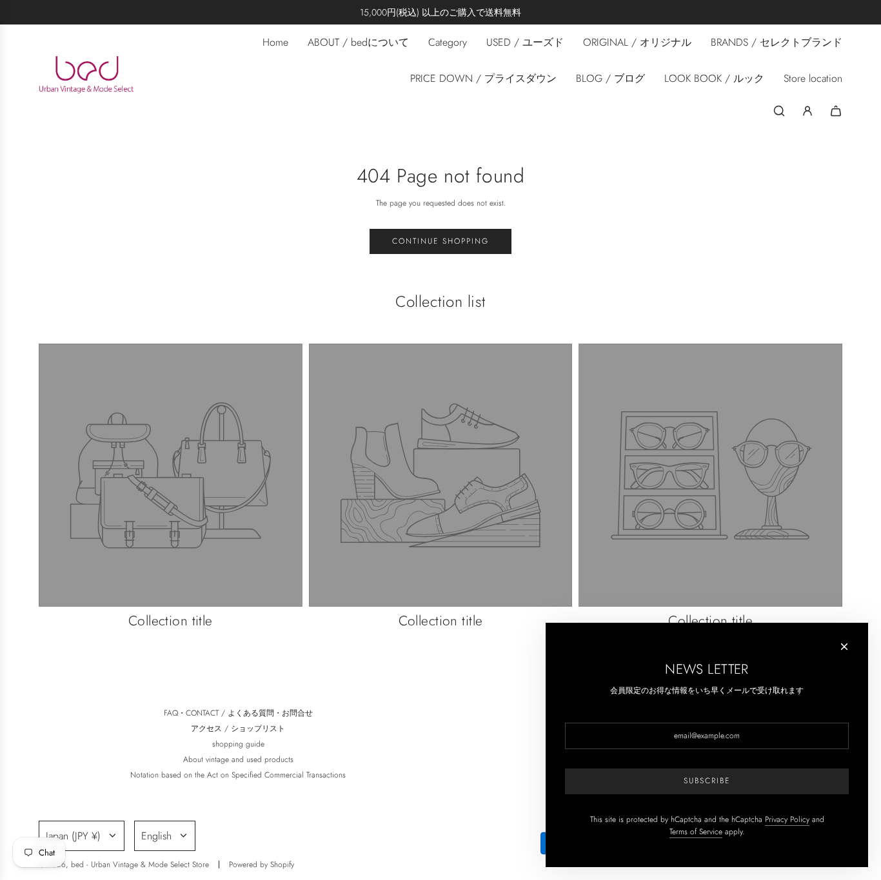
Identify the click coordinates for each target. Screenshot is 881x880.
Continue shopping (440, 241)
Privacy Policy (787, 819)
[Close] (844, 646)
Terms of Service (695, 831)
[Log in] (807, 111)
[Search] (779, 111)
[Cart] (836, 111)
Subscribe (707, 781)
